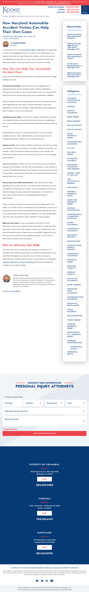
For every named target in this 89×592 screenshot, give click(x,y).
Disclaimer (57, 568)
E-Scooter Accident (72, 159)
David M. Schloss (19, 43)
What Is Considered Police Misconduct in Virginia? (74, 56)
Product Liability (71, 273)
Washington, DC (51, 2)
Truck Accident (71, 310)
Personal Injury (72, 261)
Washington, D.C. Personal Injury (74, 334)
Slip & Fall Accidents (72, 279)
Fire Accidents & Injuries (73, 181)
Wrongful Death (72, 353)
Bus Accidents (74, 125)
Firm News (72, 187)
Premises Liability (71, 267)
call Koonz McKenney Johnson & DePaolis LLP (19, 262)
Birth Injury (73, 117)
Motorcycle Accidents (73, 230)
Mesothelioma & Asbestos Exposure (74, 216)
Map (44, 479)
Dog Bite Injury (71, 153)
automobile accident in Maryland (33, 50)
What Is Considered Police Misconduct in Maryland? (74, 36)
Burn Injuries (73, 121)
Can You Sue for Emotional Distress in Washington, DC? (74, 66)
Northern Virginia (41, 2)
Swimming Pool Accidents (72, 291)
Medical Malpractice (73, 209)
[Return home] (3, 16)
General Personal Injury (72, 193)
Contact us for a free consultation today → (58, 3)
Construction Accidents (74, 143)
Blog (6, 16)
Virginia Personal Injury (72, 326)
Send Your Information (44, 433)
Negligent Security (72, 236)
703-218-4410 (73, 10)
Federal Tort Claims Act (73, 174)
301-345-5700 (72, 12)
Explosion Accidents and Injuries (73, 167)
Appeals (71, 106)
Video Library (74, 320)
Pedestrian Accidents (72, 255)
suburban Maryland (64, 2)
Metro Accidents (72, 223)
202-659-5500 (72, 7)
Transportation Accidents (74, 298)
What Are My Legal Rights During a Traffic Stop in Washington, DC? (74, 46)
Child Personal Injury (72, 136)
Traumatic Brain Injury (73, 304)
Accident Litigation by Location (73, 100)
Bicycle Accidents (72, 112)
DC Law (70, 148)
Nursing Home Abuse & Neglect (74, 247)
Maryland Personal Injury (72, 202)
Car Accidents (11, 39)
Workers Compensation (74, 342)
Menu (85, 13)
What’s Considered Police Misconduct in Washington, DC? (74, 75)
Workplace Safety (76, 348)
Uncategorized (74, 316)
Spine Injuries (74, 285)
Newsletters (73, 241)
